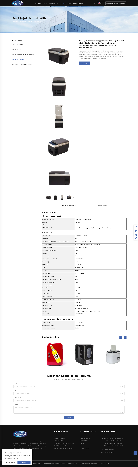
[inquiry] (136, 227)
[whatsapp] (136, 231)
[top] (135, 453)
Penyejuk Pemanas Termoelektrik (23, 54)
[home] (18, 3)
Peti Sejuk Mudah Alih (37, 21)
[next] (73, 197)
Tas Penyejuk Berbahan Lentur (22, 64)
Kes (69, 3)
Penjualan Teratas (17, 45)
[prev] (44, 197)
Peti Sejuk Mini (16, 49)
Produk (63, 3)
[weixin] (136, 238)
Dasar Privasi (105, 463)
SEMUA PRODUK (17, 40)
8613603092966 (109, 449)
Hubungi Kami (78, 3)
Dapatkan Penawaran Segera (115, 3)
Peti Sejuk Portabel (18, 59)
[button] (120, 337)
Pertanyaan (84, 63)
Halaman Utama (41, 3)
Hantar (69, 417)
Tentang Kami (54, 3)
